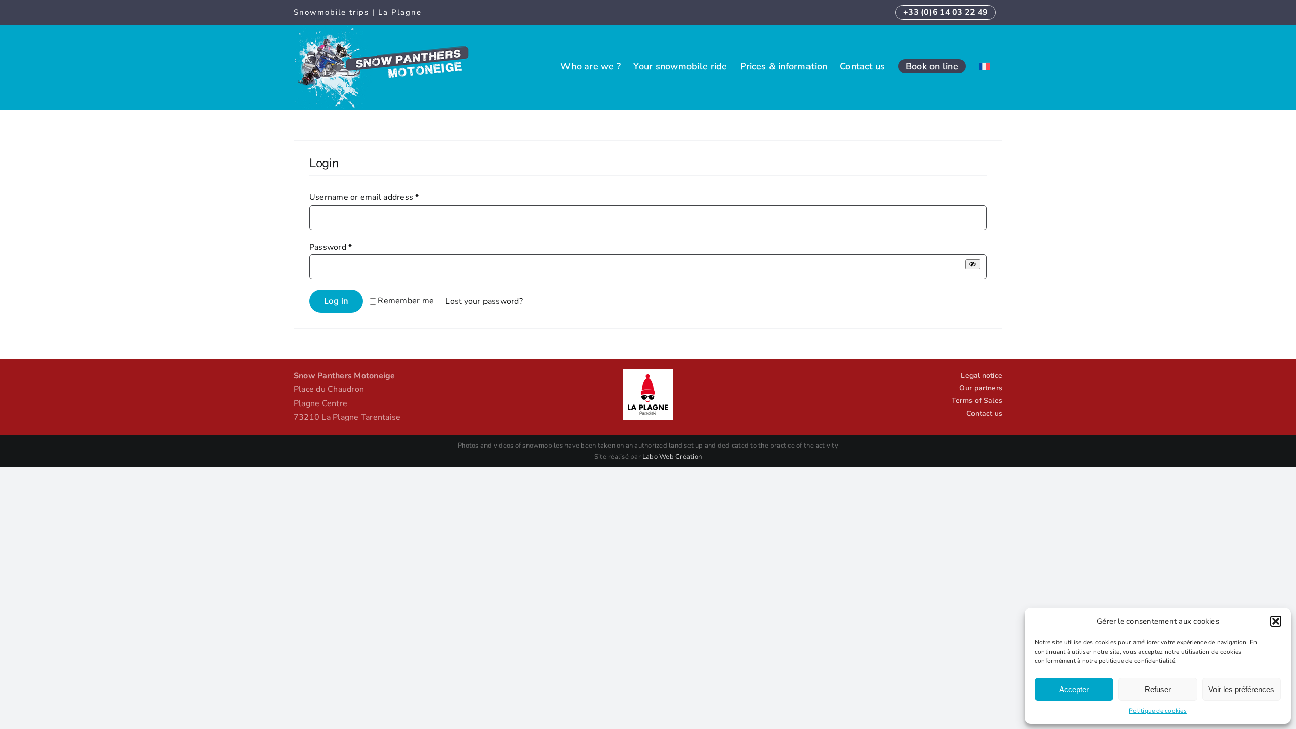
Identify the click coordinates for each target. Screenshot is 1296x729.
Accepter (1074, 689)
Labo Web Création (672, 456)
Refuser (1158, 689)
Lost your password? (484, 301)
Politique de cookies (1158, 711)
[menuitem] (984, 66)
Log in (336, 301)
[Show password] (972, 264)
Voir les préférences (1241, 689)
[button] (1276, 621)
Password (330, 247)
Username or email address (364, 197)
